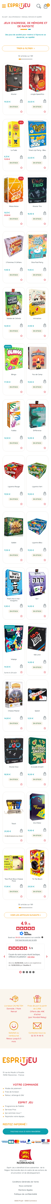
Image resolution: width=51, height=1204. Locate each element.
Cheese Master (14, 711)
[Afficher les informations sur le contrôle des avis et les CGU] (42, 937)
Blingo (13, 374)
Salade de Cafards (14, 318)
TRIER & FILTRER (25, 48)
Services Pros (10, 1109)
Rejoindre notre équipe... (14, 1116)
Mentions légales (25, 1190)
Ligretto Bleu (37, 543)
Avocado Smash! (37, 767)
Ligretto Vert (37, 487)
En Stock (14, 107)
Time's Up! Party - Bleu (37, 150)
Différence (37, 431)
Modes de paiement (12, 1088)
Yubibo (13, 431)
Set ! (37, 599)
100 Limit (37, 655)
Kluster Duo (13, 767)
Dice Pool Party (37, 262)
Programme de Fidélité (14, 1106)
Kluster (14, 94)
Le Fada (14, 150)
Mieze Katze (13, 206)
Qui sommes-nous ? (12, 1113)
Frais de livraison (11, 1092)
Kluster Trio (37, 206)
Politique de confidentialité (25, 1194)
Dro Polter (37, 823)
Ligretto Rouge (14, 487)
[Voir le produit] (21, 831)
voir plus (31, 957)
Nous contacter (25, 1186)
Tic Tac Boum (37, 879)
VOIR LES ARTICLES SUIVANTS (24, 915)
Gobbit (13, 543)
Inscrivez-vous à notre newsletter (25, 1131)
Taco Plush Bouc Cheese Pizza (14, 880)
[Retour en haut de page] (45, 1196)
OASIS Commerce (31, 1201)
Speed (37, 711)
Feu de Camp (37, 374)
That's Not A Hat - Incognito (14, 600)
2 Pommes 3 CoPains (14, 262)
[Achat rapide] (21, 101)
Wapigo (14, 659)
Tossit (14, 824)
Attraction (37, 318)
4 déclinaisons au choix (13, 836)
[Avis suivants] (47, 956)
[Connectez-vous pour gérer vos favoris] (21, 111)
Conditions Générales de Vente (25, 1182)
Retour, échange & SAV (14, 1095)
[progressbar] (25, 59)
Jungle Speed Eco (37, 94)
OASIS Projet (18, 1201)
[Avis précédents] (4, 956)
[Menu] (4, 6)
